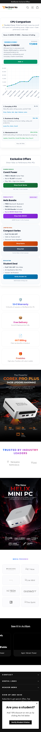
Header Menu (9, 687)
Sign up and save (12, 695)
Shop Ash (20, 249)
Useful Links (9, 681)
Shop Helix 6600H (20, 216)
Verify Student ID (20, 276)
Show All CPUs (20, 143)
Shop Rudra (20, 243)
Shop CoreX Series (20, 185)
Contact (7, 675)
